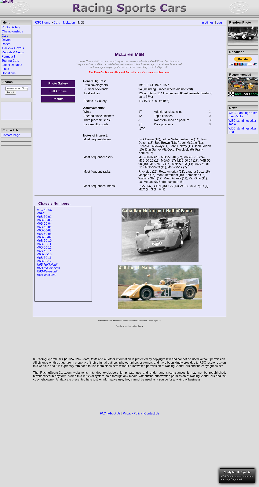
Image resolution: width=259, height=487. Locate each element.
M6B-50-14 (44, 251)
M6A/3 (41, 213)
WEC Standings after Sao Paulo (242, 114)
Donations (9, 73)
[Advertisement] (16, 110)
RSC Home (42, 22)
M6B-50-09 (44, 237)
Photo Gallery (58, 83)
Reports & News (13, 52)
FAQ (103, 413)
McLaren (69, 22)
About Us (114, 413)
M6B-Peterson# (47, 271)
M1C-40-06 (44, 210)
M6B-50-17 (44, 261)
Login (220, 22)
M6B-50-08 (44, 233)
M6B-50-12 (44, 247)
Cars (56, 22)
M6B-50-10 (44, 240)
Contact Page (11, 135)
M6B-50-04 (44, 223)
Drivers (6, 39)
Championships (12, 31)
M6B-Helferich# (47, 264)
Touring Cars (10, 60)
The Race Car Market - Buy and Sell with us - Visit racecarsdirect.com (129, 72)
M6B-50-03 (44, 220)
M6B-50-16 (44, 257)
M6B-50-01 (44, 216)
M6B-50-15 (44, 254)
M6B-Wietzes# (46, 274)
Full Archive (58, 91)
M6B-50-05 (44, 227)
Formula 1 (8, 56)
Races (6, 44)
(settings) (208, 22)
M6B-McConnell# (48, 268)
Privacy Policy (132, 413)
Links (5, 69)
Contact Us (151, 413)
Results (58, 99)
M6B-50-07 (44, 230)
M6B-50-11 (44, 244)
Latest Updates (12, 64)
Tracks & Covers (13, 48)
